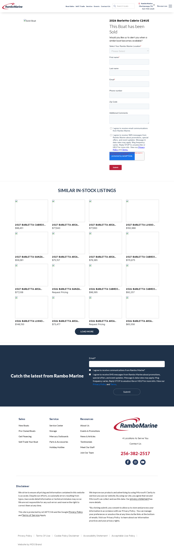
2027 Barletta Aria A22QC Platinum (64, 256)
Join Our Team (87, 452)
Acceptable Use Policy (123, 535)
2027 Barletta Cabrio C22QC (29, 224)
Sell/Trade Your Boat (28, 441)
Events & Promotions (90, 431)
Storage (53, 431)
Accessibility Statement (95, 535)
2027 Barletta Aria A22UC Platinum (64, 224)
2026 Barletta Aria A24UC (65, 321)
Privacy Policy (99, 384)
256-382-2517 (135, 453)
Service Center (56, 425)
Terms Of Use (43, 535)
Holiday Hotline (56, 447)
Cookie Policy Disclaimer (66, 535)
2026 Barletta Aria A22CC (139, 321)
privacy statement (139, 499)
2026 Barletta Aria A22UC (102, 321)
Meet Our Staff (87, 447)
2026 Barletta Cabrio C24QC (140, 289)
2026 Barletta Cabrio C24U (103, 289)
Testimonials (86, 441)
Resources (162, 6)
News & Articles (87, 436)
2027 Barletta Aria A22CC (101, 224)
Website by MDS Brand (30, 544)
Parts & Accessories (58, 441)
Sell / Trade (80, 6)
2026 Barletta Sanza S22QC (66, 289)
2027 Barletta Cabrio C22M (140, 256)
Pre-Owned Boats (27, 431)
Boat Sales (70, 6)
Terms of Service (31, 515)
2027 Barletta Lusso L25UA (139, 224)
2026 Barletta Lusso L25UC (29, 321)
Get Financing (25, 436)
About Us (84, 425)
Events (97, 6)
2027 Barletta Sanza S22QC (29, 256)
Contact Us (105, 6)
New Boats (24, 425)
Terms (113, 384)
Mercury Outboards (58, 436)
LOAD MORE (87, 331)
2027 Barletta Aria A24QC (101, 256)
